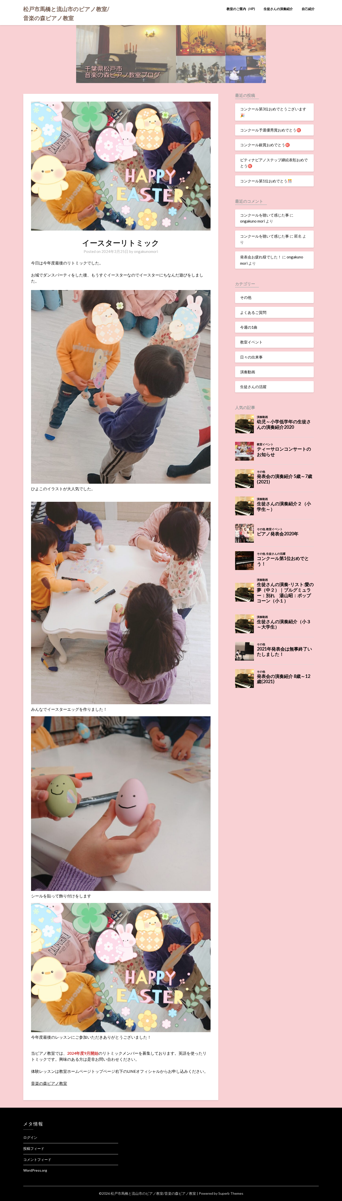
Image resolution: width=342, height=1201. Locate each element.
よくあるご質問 (253, 312)
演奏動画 (247, 372)
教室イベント (251, 342)
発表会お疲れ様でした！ (260, 257)
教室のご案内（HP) (241, 9)
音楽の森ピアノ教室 (49, 1083)
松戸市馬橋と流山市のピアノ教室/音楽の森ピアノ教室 (66, 13)
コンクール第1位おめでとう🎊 (266, 181)
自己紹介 (308, 9)
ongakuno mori (252, 221)
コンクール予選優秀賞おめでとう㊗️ (270, 130)
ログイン (30, 1137)
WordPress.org (35, 1170)
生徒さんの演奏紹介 (278, 9)
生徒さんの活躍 (253, 386)
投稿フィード (33, 1148)
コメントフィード (37, 1159)
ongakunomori (146, 251)
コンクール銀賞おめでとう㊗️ (265, 145)
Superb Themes (230, 1193)
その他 (245, 297)
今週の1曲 (248, 327)
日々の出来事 (251, 357)
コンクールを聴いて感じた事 (264, 215)
